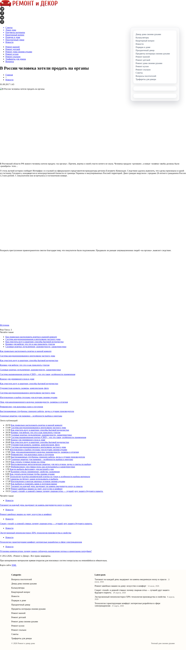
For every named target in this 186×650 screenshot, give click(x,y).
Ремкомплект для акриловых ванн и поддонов (21, 407)
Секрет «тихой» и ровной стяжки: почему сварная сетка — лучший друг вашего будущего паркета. (57, 491)
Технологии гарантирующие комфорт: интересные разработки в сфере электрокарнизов (41, 542)
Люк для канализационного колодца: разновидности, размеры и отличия (34, 402)
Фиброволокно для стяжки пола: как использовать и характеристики (43, 467)
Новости (9, 80)
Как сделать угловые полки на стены (28, 462)
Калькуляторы (18, 588)
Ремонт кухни (12, 54)
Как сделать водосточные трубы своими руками (32, 474)
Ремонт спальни (12, 56)
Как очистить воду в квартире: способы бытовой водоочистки (34, 342)
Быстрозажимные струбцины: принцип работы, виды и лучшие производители (37, 411)
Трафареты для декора (15, 59)
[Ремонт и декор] (29, 6)
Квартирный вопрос (20, 592)
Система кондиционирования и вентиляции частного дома (32, 339)
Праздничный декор (20, 605)
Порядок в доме (18, 600)
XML (14, 565)
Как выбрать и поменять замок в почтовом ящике (34, 484)
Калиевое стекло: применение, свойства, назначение (35, 471)
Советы (14, 634)
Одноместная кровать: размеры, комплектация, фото (24, 388)
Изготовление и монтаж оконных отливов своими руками (38, 481)
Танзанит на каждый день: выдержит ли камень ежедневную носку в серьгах (47, 486)
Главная (9, 75)
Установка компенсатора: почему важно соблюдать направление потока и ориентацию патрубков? (46, 551)
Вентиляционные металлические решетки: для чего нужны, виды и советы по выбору (51, 464)
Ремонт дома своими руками (18, 52)
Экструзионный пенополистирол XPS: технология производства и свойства (35, 533)
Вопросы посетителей (21, 579)
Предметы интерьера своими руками (28, 609)
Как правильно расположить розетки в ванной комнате (31, 337)
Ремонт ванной (12, 47)
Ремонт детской (12, 49)
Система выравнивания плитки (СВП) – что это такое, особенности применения (37, 374)
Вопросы (9, 61)
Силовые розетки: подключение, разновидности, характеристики (35, 346)
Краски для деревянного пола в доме (17, 379)
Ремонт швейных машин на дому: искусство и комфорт (36, 489)
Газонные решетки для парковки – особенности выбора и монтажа (31, 416)
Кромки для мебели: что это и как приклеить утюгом (30, 344)
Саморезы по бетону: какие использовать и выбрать (34, 479)
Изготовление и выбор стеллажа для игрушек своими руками (28, 397)
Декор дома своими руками (24, 583)
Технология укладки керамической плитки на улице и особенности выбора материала (50, 476)
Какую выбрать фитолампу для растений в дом (32, 469)
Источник (4, 325)
